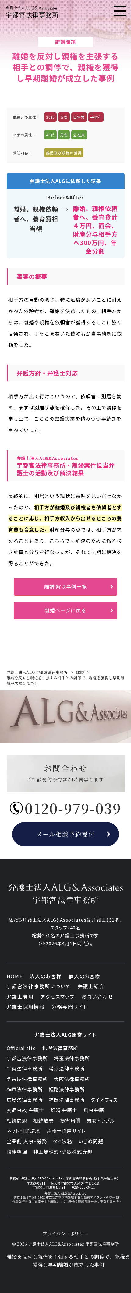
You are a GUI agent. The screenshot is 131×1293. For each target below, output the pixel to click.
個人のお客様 (85, 976)
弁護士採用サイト (65, 1130)
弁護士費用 (20, 996)
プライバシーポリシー (65, 1233)
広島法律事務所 (25, 1099)
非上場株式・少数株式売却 (63, 1151)
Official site (21, 1048)
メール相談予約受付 (65, 834)
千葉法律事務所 (25, 1068)
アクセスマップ (58, 996)
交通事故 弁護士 (25, 1110)
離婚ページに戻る (65, 610)
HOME (15, 976)
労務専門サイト (69, 1006)
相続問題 (17, 1120)
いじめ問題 (90, 1141)
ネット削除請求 (23, 1130)
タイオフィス (104, 1099)
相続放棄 (43, 1120)
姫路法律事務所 (67, 1089)
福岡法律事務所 (67, 1099)
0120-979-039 (73, 808)
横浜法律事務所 (67, 1068)
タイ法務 (63, 1141)
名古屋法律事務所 (27, 1079)
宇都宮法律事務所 (27, 1058)
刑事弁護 (93, 1110)
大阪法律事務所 (72, 1079)
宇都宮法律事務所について (39, 986)
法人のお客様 (46, 976)
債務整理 (17, 1151)
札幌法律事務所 (60, 1048)
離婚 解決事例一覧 (65, 586)
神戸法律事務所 (25, 1089)
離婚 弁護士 (63, 1110)
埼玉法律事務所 (72, 1058)
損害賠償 (70, 1120)
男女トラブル (101, 1120)
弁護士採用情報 (26, 1006)
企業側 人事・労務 (27, 1141)
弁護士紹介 (91, 986)
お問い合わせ (98, 996)
